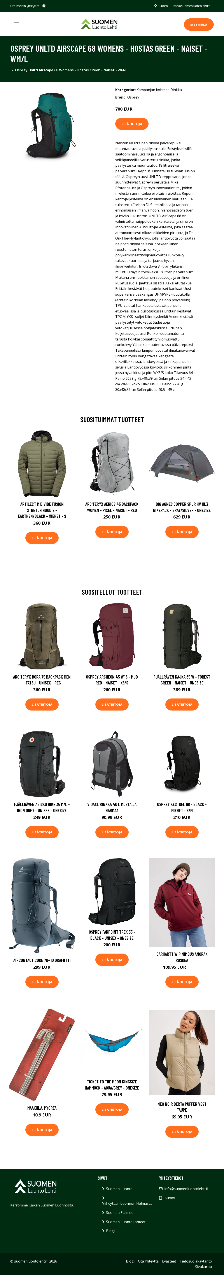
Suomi (163, 6)
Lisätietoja (132, 124)
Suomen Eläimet (119, 1212)
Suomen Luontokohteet (125, 1221)
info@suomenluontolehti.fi (191, 6)
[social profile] (44, 6)
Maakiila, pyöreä (42, 1108)
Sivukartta (203, 1266)
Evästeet (169, 1261)
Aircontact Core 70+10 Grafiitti (42, 960)
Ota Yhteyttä (148, 1261)
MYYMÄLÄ (198, 24)
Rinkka (176, 89)
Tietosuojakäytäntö (196, 1261)
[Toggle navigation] (16, 24)
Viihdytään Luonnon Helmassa (127, 1203)
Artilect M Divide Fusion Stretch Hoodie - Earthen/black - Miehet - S (42, 510)
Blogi (110, 1230)
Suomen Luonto (119, 1188)
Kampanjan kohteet (152, 89)
